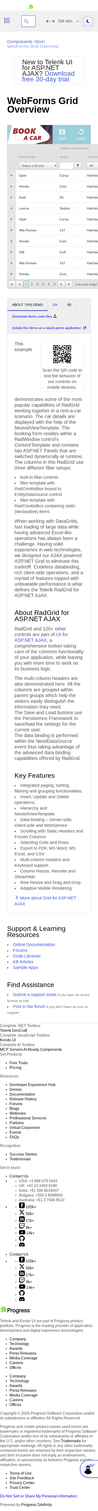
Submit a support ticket (34, 994)
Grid (39, 41)
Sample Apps (25, 967)
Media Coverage (24, 1358)
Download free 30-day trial (48, 76)
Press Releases (23, 1353)
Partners (17, 1123)
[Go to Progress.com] (15, 1312)
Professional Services (28, 1118)
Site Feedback (22, 1478)
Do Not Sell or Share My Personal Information (38, 1496)
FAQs (14, 1137)
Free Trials (19, 1063)
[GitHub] (22, 1240)
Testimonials (20, 1159)
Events (15, 1132)
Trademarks (71, 1441)
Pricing (15, 1068)
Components (20, 41)
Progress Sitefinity (36, 1505)
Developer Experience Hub (32, 1085)
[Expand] (11, 175)
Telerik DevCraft (13, 1030)
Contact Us (19, 1176)
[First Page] (11, 284)
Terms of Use (21, 1473)
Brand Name (27, 157)
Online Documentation (34, 944)
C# (55, 305)
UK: (38, 1186)
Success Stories (23, 1154)
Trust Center (20, 1488)
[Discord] (22, 1246)
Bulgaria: (41, 1195)
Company (18, 1339)
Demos (16, 1089)
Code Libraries (27, 956)
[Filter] (77, 165)
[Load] (81, 134)
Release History (23, 1099)
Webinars (18, 1113)
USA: (38, 1181)
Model (64, 157)
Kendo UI (8, 1040)
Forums (20, 950)
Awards (16, 1348)
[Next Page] (61, 284)
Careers (16, 1363)
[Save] (62, 134)
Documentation (22, 1094)
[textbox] (37, 165)
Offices (15, 1368)
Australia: (41, 1200)
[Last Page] (69, 284)
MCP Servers (11, 1049)
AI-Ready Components (42, 1049)
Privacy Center (22, 1483)
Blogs (14, 1109)
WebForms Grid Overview (33, 46)
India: (39, 1190)
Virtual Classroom (25, 1128)
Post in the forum (29, 1006)
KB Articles (23, 961)
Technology (19, 1344)
